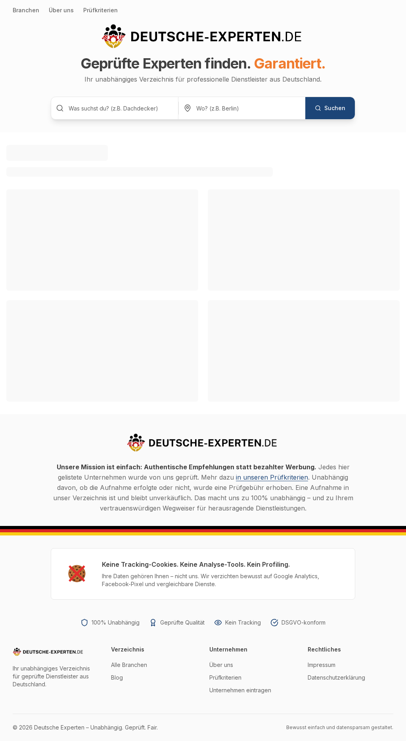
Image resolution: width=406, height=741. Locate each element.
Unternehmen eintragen (240, 690)
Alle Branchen (129, 664)
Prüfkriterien (100, 10)
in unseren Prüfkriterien (272, 477)
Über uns (61, 10)
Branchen (26, 10)
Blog (117, 677)
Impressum (321, 664)
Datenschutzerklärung (336, 677)
